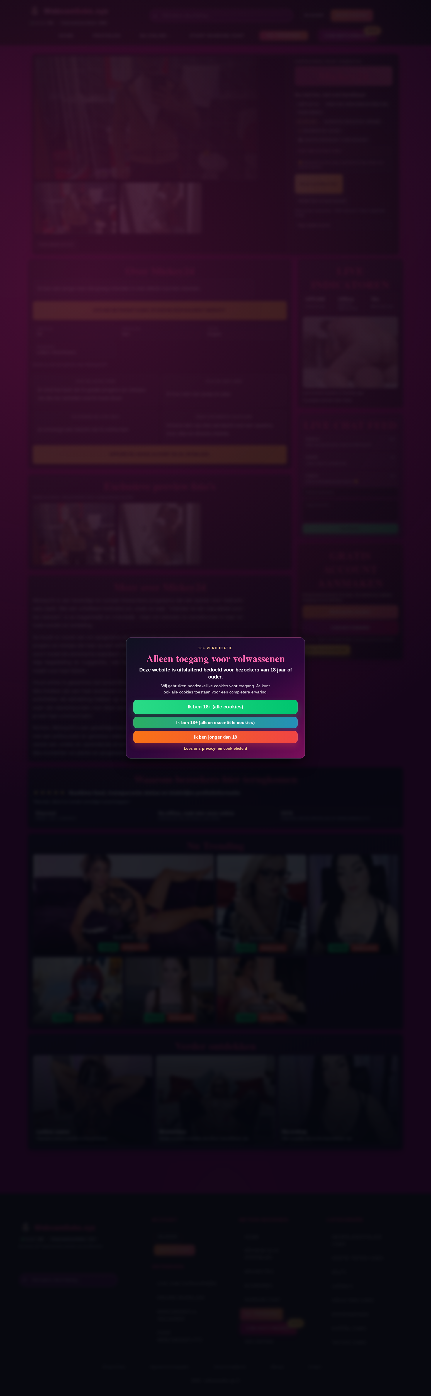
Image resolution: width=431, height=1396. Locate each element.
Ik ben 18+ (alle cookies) (215, 706)
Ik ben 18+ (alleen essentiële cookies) (215, 722)
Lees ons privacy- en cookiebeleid (215, 748)
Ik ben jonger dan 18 (215, 737)
